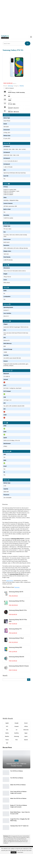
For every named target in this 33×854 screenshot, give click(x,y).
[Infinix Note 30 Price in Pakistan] (6, 786)
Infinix (26, 726)
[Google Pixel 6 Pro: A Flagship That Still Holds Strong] (6, 820)
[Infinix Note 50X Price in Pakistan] (6, 800)
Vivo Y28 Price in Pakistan (16, 771)
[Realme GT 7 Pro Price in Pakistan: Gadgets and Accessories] (6, 807)
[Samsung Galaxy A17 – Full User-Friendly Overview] (16, 759)
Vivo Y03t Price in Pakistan (16, 777)
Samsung (16, 587)
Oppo (25, 733)
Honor (26, 723)
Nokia (7, 733)
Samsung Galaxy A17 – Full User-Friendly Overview (17, 765)
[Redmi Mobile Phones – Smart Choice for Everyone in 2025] (6, 813)
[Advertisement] (16, 17)
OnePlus (16, 733)
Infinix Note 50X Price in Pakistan (18, 798)
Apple (7, 723)
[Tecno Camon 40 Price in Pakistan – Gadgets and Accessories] (6, 793)
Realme (7, 736)
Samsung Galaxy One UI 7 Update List (19, 825)
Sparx (25, 736)
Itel (7, 729)
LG (16, 729)
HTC (7, 726)
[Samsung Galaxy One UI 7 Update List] (6, 827)
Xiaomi (26, 739)
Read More (20, 852)
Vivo (16, 739)
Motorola (25, 729)
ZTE (7, 743)
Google (16, 723)
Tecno (7, 739)
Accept (13, 852)
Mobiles (22, 86)
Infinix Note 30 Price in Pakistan (18, 784)
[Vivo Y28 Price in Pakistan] (6, 772)
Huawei (16, 726)
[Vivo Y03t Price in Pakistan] (6, 779)
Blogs (16, 760)
